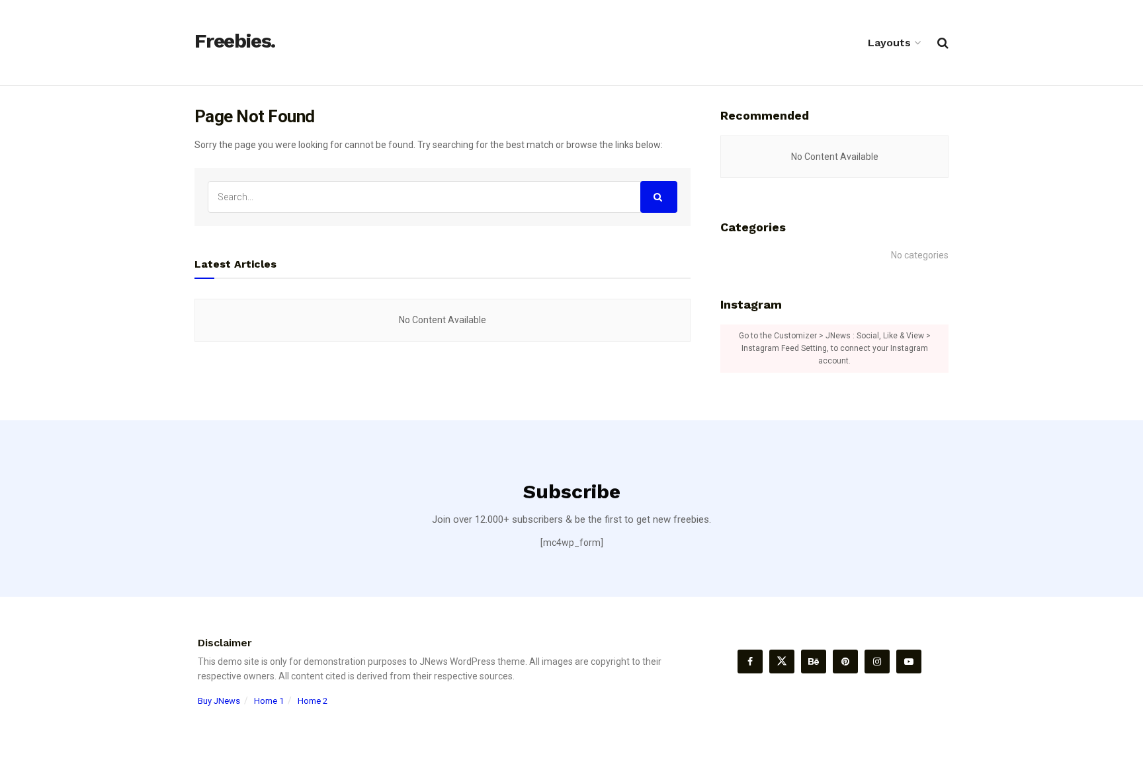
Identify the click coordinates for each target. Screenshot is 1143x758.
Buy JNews (219, 701)
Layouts (889, 42)
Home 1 (269, 701)
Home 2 (312, 701)
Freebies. (234, 41)
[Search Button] (658, 197)
